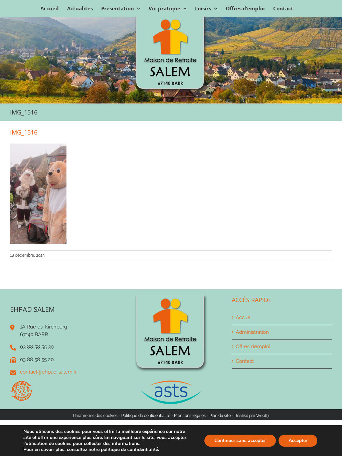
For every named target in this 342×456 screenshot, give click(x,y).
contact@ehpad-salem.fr (48, 372)
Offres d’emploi (253, 347)
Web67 (262, 415)
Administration (252, 332)
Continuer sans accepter (240, 440)
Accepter (298, 440)
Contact (245, 361)
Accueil (244, 317)
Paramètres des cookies (95, 415)
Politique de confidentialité (145, 415)
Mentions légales (190, 415)
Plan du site (220, 415)
